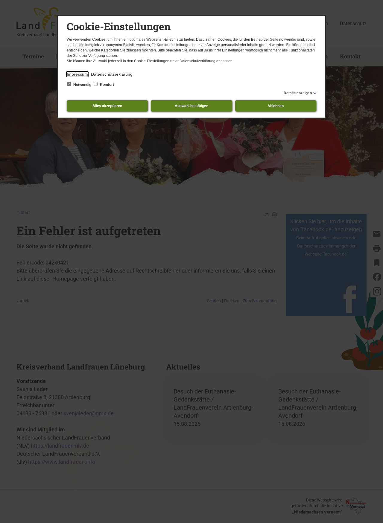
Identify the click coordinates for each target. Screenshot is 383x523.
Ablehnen (276, 106)
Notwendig (82, 85)
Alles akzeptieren (107, 106)
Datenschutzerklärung (112, 74)
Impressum (77, 74)
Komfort (106, 85)
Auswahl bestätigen (191, 106)
